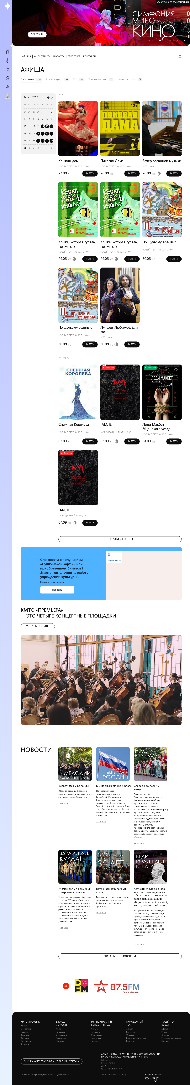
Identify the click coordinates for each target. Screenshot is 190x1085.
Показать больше (120, 539)
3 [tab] (154, 40)
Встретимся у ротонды (73, 786)
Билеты (90, 173)
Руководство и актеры (136, 1038)
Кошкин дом (68, 161)
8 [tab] (170, 40)
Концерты (95, 1032)
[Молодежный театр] (7, 69)
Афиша (26, 56)
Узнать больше (37, 626)
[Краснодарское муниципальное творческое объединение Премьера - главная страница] (7, 6)
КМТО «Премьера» (31, 1022)
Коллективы (61, 1038)
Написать (57, 590)
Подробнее (37, 34)
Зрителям (74, 56)
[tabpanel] (101, 23)
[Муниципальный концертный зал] (7, 60)
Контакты (89, 56)
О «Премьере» (42, 56)
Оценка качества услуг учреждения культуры (51, 1061)
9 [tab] (174, 40)
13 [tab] (185, 40)
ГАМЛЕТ (107, 425)
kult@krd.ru (107, 1060)
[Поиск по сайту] (180, 56)
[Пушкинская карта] (7, 96)
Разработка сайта (154, 1075)
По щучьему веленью (159, 242)
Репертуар (60, 1032)
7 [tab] (165, 40)
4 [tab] (157, 40)
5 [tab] (160, 40)
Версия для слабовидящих (175, 2)
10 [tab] (176, 40)
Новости (59, 56)
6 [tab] (163, 40)
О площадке (61, 1035)
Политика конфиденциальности (37, 1075)
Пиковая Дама (112, 161)
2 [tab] (151, 40)
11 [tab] (179, 40)
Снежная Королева (73, 425)
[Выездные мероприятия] (7, 86)
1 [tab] (149, 40)
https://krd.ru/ (109, 1063)
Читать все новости (120, 956)
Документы (26, 1041)
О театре (130, 1035)
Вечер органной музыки (161, 161)
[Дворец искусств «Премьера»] (7, 52)
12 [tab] (182, 40)
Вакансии (25, 1035)
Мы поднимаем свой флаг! (113, 786)
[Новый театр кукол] (7, 78)
